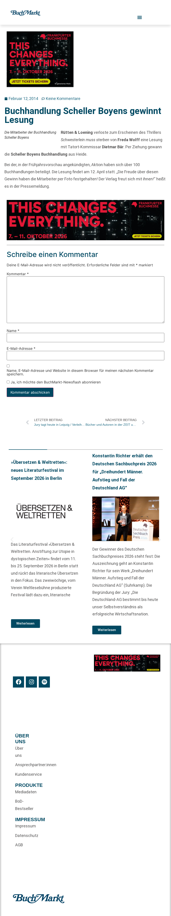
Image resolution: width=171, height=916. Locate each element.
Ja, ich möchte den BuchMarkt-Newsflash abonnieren (55, 382)
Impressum (22, 826)
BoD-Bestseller (22, 805)
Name (13, 330)
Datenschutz (22, 835)
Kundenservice (22, 774)
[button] (12, 539)
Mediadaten (22, 792)
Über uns (19, 752)
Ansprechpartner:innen (22, 764)
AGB (19, 845)
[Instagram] (31, 682)
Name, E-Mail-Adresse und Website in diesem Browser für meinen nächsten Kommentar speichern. (80, 372)
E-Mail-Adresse (21, 348)
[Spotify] (44, 682)
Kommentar (18, 274)
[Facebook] (18, 682)
